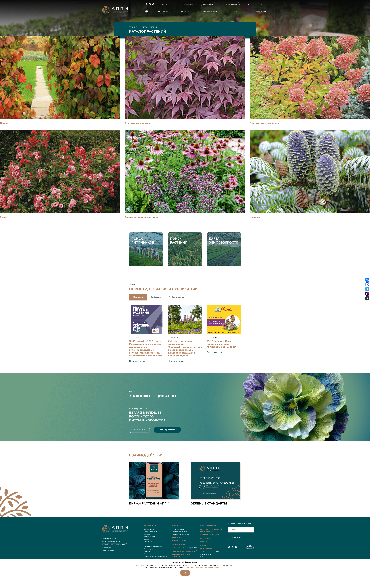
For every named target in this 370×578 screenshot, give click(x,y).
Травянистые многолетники (141, 217)
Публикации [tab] (176, 297)
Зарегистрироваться (167, 430)
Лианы (4, 123)
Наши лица (147, 544)
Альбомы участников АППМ (209, 552)
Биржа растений (235, 11)
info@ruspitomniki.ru (108, 550)
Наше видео (205, 538)
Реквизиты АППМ (149, 536)
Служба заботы (208, 4)
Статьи (203, 545)
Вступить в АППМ (231, 4)
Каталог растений (149, 27)
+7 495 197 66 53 (106, 547)
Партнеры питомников (179, 531)
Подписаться (237, 538)
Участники (177, 537)
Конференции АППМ (207, 554)
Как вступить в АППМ (151, 529)
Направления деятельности (153, 546)
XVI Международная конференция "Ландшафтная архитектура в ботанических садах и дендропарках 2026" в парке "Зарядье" (185, 348)
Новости (204, 542)
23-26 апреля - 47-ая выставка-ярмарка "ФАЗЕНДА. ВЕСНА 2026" (221, 344)
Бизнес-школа (178, 544)
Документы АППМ (150, 539)
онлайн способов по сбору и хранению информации (203, 567)
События (203, 557)
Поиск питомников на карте (181, 534)
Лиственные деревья (137, 123)
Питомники (184, 11)
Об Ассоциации (162, 11)
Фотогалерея (206, 549)
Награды (147, 551)
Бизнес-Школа (261, 11)
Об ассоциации (151, 526)
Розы (3, 217)
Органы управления (150, 531)
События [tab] (156, 297)
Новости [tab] (138, 297)
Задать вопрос (188, 4)
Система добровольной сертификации (211, 530)
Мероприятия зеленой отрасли (182, 555)
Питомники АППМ (178, 529)
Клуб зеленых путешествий (184, 551)
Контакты (147, 534)
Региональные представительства (155, 556)
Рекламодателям (149, 554)
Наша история (148, 541)
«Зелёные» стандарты (210, 535)
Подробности (137, 361)
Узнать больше (139, 430)
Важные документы (150, 549)
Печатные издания (209, 11)
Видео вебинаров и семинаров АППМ (184, 547)
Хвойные (255, 217)
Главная (133, 27)
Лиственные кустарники (264, 123)
